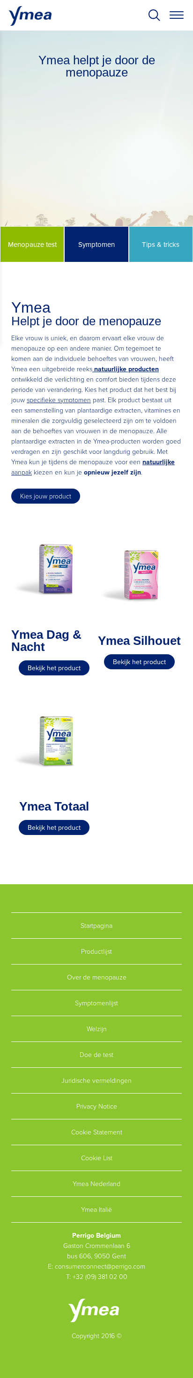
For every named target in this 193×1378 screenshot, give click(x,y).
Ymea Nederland (96, 1183)
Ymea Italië (96, 1209)
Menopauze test (32, 244)
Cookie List (96, 1157)
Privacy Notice (96, 1106)
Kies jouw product (45, 495)
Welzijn (97, 1028)
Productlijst (96, 951)
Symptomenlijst (96, 1002)
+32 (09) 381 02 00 (100, 1276)
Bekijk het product (54, 668)
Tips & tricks (160, 244)
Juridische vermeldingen (96, 1080)
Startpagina (96, 925)
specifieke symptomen (59, 399)
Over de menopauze (96, 976)
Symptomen (96, 244)
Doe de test (96, 1054)
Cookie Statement (96, 1131)
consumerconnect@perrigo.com (100, 1266)
